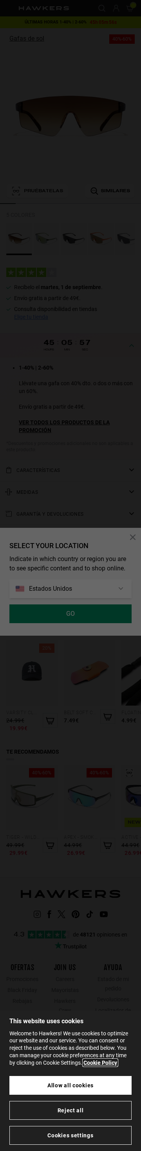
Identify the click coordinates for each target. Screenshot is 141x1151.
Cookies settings (70, 1135)
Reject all (71, 1110)
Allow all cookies (70, 1085)
